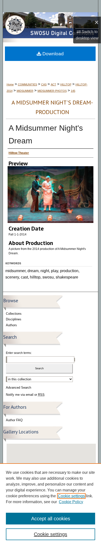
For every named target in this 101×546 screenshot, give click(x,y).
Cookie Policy (71, 502)
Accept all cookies (50, 518)
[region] (50, 504)
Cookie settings (71, 496)
